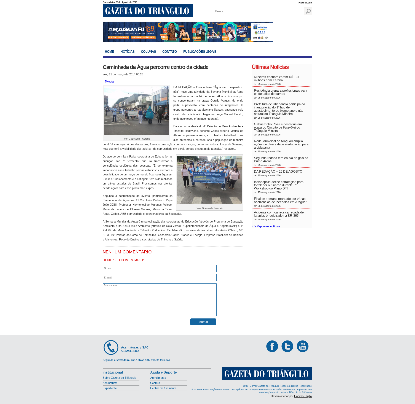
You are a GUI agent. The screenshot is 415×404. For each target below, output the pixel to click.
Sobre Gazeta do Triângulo (119, 377)
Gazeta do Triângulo (148, 10)
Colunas (148, 51)
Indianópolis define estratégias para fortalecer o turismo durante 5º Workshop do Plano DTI (278, 187)
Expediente (110, 388)
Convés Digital (303, 396)
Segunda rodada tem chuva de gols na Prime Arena (281, 161)
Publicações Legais (200, 51)
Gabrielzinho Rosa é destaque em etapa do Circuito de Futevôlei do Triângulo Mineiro (278, 129)
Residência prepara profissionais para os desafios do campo (280, 94)
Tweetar (110, 81)
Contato (169, 51)
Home (109, 51)
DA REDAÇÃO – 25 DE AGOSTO (278, 173)
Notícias (127, 51)
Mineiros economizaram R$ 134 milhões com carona (276, 80)
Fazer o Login (305, 2)
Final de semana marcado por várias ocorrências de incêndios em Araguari (280, 202)
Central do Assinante (163, 388)
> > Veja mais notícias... (267, 226)
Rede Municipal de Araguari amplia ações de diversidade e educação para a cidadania (281, 146)
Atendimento (158, 377)
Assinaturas (110, 383)
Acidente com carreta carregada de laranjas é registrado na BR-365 (279, 215)
